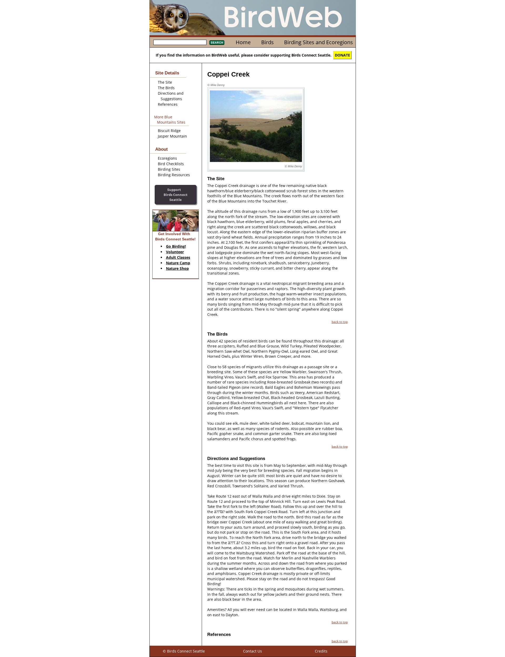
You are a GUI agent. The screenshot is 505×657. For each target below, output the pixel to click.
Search (216, 42)
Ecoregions (167, 158)
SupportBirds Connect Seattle (176, 194)
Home (243, 42)
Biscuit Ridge (169, 130)
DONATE (342, 55)
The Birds (166, 87)
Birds (267, 42)
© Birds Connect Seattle (184, 651)
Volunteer (175, 251)
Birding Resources (174, 174)
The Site (165, 82)
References (168, 104)
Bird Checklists (171, 163)
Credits (321, 651)
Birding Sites (169, 169)
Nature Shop (177, 268)
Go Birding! (176, 246)
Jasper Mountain (172, 136)
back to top (340, 322)
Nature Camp (178, 262)
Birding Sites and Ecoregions (318, 42)
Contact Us (252, 651)
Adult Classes (178, 257)
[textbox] (179, 42)
